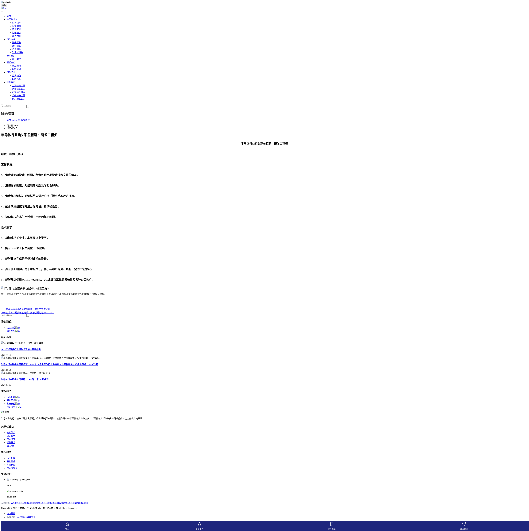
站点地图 (11, 513)
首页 (9, 16)
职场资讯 (16, 69)
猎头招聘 (16, 42)
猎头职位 (11, 72)
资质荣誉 (16, 29)
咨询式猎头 (17, 52)
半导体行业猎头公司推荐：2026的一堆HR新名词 (24, 379)
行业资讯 (16, 66)
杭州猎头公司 (39, 503)
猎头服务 (11, 39)
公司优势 (16, 26)
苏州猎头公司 (18, 95)
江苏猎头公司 (16, 503)
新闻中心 (11, 62)
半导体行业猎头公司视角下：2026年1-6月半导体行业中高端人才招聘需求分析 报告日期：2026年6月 (49, 364)
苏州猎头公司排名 (53, 503)
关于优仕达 (12, 19)
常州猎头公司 (18, 89)
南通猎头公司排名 (68, 503)
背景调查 (16, 49)
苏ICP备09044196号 (26, 517)
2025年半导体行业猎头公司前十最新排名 (21, 349)
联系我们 (11, 82)
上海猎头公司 (18, 85)
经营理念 (16, 32)
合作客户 (11, 56)
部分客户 (16, 59)
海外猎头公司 (82, 503)
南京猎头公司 (18, 92)
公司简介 (16, 23)
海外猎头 (16, 46)
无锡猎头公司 (28, 503)
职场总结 (16, 79)
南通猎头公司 (18, 99)
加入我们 (16, 36)
